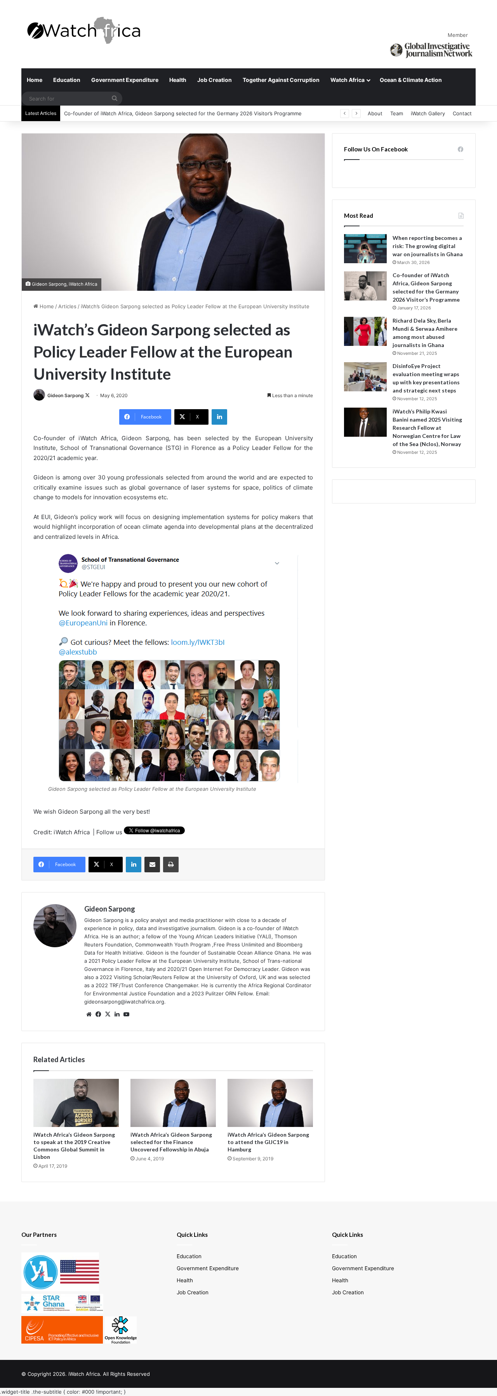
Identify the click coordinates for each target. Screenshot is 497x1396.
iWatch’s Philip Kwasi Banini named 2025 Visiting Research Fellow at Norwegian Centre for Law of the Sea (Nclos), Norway (427, 427)
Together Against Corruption (281, 79)
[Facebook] (98, 1014)
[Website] (89, 1014)
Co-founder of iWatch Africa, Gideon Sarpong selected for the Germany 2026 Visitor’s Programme (183, 113)
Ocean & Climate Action (411, 79)
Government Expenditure (124, 79)
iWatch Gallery (428, 113)
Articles (67, 306)
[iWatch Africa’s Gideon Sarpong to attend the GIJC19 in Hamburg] (270, 1103)
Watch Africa (347, 79)
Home (34, 79)
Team (396, 113)
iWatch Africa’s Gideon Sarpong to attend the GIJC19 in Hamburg (268, 1142)
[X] (107, 1014)
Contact (462, 113)
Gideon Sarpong (65, 395)
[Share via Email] (152, 864)
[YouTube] (126, 1014)
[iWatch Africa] (87, 30)
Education (66, 79)
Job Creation (214, 79)
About (375, 113)
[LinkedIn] (219, 417)
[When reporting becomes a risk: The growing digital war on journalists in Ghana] (365, 248)
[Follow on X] (87, 395)
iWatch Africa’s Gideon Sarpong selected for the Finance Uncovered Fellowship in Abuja (171, 1142)
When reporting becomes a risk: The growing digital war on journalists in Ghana (428, 245)
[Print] (171, 864)
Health (177, 79)
